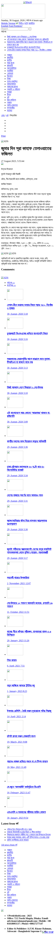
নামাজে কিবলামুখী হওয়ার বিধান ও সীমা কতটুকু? (24, 832)
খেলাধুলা (10, 73)
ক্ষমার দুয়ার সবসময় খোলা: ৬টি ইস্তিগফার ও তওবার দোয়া (28, 837)
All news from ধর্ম (9, 845)
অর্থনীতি (10, 70)
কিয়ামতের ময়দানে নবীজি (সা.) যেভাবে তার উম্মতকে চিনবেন (29, 834)
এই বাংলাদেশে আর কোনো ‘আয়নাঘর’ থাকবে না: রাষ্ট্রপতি (28, 39)
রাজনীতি (10, 57)
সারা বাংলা (10, 63)
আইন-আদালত (12, 105)
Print (3, 136)
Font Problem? (15, 26)
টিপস (9, 94)
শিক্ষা (9, 78)
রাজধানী (10, 65)
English (4, 26)
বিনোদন (10, 76)
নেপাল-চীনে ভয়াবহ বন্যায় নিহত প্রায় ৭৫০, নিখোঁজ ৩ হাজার (29, 50)
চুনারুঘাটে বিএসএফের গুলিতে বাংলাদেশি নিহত (23, 47)
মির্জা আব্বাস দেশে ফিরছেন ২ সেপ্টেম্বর (21, 36)
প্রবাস (9, 102)
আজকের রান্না (12, 86)
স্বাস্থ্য (9, 92)
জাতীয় (9, 60)
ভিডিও (21, 23)
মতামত (9, 110)
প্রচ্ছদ (9, 55)
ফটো (26, 23)
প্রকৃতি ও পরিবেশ (13, 89)
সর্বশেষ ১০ (11, 282)
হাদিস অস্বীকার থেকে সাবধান (18, 840)
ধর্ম (8, 97)
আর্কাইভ (31, 23)
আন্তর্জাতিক (11, 68)
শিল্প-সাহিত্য (11, 100)
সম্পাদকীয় (11, 108)
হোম (3, 115)
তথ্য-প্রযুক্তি (12, 81)
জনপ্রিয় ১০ (11, 285)
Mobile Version (8, 23)
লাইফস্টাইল (11, 84)
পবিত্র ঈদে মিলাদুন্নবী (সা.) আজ (19, 829)
